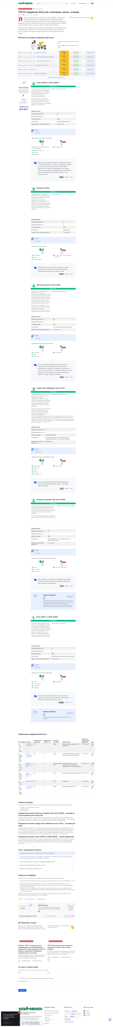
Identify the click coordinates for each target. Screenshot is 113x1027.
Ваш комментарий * (22, 981)
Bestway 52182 (31, 69)
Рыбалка (73, 1013)
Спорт (66, 1016)
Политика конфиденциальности (52, 1011)
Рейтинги (73, 3)
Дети (79, 1013)
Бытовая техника (69, 1021)
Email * (48, 972)
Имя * (19, 972)
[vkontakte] (24, 96)
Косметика (67, 1019)
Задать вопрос (70, 596)
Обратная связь (48, 1019)
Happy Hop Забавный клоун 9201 (44, 61)
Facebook (87, 1011)
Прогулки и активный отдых (26, 8)
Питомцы (67, 1011)
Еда (78, 1016)
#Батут (21, 899)
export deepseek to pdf (34, 1023)
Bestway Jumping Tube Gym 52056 (45, 57)
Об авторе (70, 909)
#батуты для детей (29, 899)
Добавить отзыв (69, 177)
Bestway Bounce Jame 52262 (41, 65)
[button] (88, 3)
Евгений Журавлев (26, 960)
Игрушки (67, 1013)
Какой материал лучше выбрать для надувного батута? (33, 865)
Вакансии (46, 1023)
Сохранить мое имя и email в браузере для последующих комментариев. (37, 978)
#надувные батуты (41, 899)
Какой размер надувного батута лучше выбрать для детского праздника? (37, 853)
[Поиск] (67, 3)
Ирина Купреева (39, 8)
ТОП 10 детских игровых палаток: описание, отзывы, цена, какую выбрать (60, 947)
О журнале (46, 1021)
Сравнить (53, 86)
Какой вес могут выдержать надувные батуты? (31, 868)
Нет (71, 916)
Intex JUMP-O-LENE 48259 (40, 52)
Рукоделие (74, 1011)
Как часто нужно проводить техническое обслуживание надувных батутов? (37, 861)
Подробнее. (6, 1018)
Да (67, 916)
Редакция (46, 1017)
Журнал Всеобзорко (30, 1012)
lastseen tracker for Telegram (32, 1022)
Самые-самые (82, 3)
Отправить (22, 990)
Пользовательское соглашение (51, 1013)
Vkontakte (87, 1015)
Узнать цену (90, 52)
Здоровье (72, 1016)
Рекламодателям (48, 1015)
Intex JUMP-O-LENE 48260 (40, 73)
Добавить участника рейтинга (56, 77)
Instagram (87, 1013)
